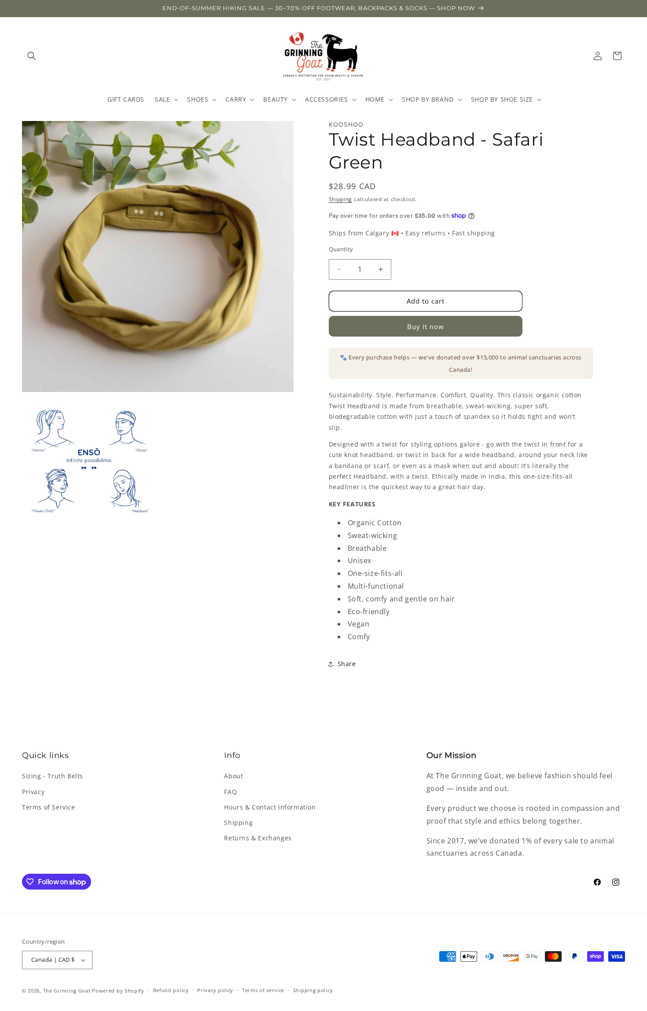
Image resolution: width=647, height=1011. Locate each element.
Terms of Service (48, 807)
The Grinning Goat (67, 990)
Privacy (33, 792)
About (233, 776)
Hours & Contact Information (270, 807)
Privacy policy (215, 990)
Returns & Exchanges (257, 838)
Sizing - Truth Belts (52, 776)
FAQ (230, 792)
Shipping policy (313, 990)
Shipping (341, 199)
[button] (31, 56)
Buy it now (425, 326)
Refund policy (171, 990)
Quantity (341, 249)
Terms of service (263, 990)
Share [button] (347, 663)
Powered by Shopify (118, 990)
